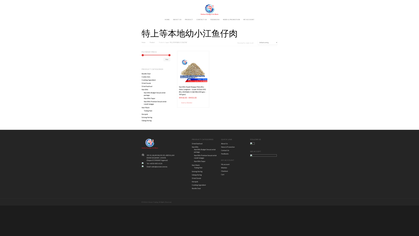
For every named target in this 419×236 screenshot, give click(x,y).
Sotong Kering (147, 117)
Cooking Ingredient (149, 80)
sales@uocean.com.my (159, 167)
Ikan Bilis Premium (155, 103)
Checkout (224, 171)
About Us (177, 19)
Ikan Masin (145, 107)
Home (167, 19)
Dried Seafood (147, 86)
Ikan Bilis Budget (154, 94)
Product (189, 19)
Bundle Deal (146, 74)
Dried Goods (146, 83)
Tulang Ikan (148, 111)
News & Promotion (231, 19)
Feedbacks (215, 19)
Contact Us (201, 19)
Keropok (145, 114)
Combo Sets (146, 77)
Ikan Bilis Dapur (149, 98)
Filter (166, 59)
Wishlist (224, 168)
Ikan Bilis (145, 89)
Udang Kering (147, 120)
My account (248, 19)
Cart (222, 174)
